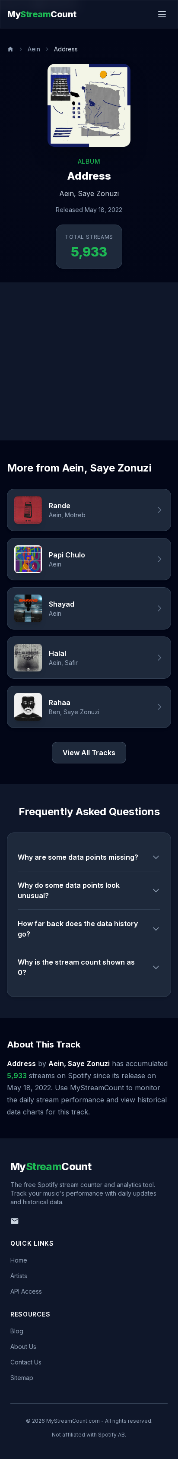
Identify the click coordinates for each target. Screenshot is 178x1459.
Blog (16, 1331)
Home (18, 1260)
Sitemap (21, 1377)
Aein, (67, 193)
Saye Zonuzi (98, 193)
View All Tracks (89, 752)
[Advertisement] (89, 361)
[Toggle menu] (162, 14)
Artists (18, 1275)
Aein (34, 49)
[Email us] (14, 1221)
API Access (26, 1291)
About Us (23, 1346)
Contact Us (25, 1362)
